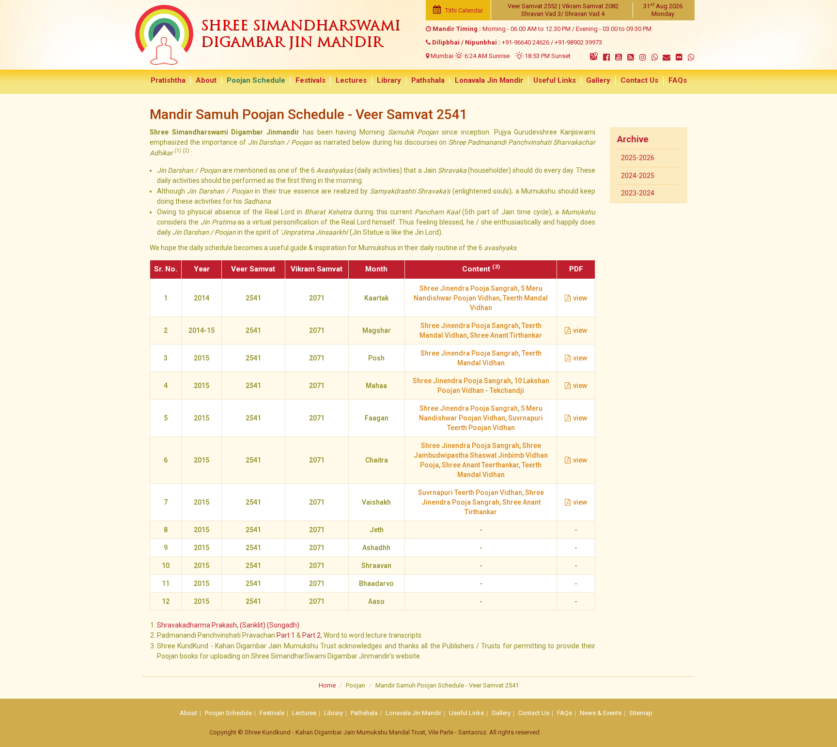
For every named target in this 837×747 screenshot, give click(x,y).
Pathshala (428, 80)
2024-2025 (637, 175)
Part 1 (286, 635)
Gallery (598, 80)
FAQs (677, 80)
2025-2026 (637, 158)
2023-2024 (637, 193)
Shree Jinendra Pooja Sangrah (468, 288)
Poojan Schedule (256, 80)
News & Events (600, 713)
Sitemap (640, 713)
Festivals (310, 80)
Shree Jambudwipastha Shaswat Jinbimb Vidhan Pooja (481, 455)
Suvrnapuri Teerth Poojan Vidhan (470, 492)
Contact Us (639, 80)
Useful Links (554, 80)
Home (327, 685)
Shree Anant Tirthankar (506, 335)
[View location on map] (594, 56)
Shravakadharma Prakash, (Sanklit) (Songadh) (228, 625)
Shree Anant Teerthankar (480, 465)
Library (389, 80)
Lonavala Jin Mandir (489, 80)
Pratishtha (168, 80)
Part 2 (311, 635)
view (580, 298)
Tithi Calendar (463, 10)
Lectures (351, 80)
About (206, 80)
